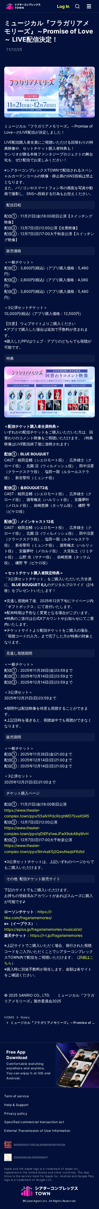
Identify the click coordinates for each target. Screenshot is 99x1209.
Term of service (16, 1096)
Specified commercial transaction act (34, 1122)
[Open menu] (89, 6)
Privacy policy (15, 1113)
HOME (9, 1017)
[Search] (77, 6)
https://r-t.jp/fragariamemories (56, 935)
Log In (63, 6)
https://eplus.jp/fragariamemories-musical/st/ (43, 929)
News (25, 1017)
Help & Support (16, 1105)
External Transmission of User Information (37, 1131)
